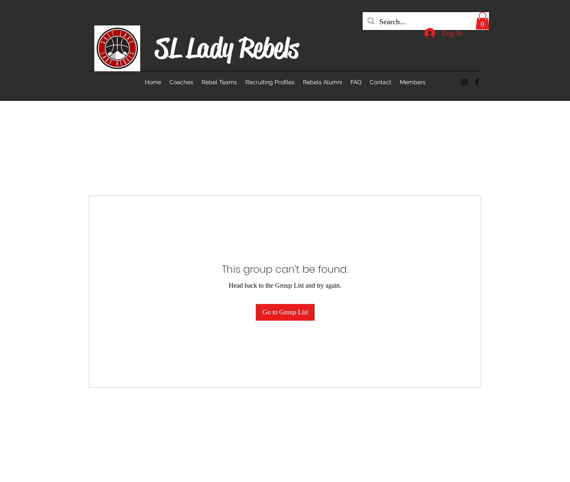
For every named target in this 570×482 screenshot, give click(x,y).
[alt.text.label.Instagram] (464, 82)
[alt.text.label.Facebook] (477, 82)
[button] (482, 21)
